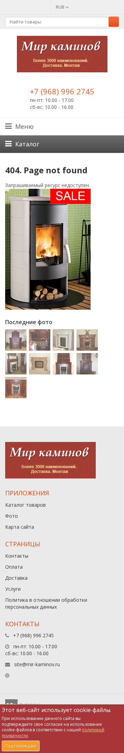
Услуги (13, 589)
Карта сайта (19, 527)
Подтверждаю (21, 746)
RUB (60, 7)
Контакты (16, 556)
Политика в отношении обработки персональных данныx (46, 603)
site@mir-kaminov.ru (37, 664)
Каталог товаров (25, 505)
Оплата (14, 567)
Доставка (16, 578)
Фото (11, 516)
